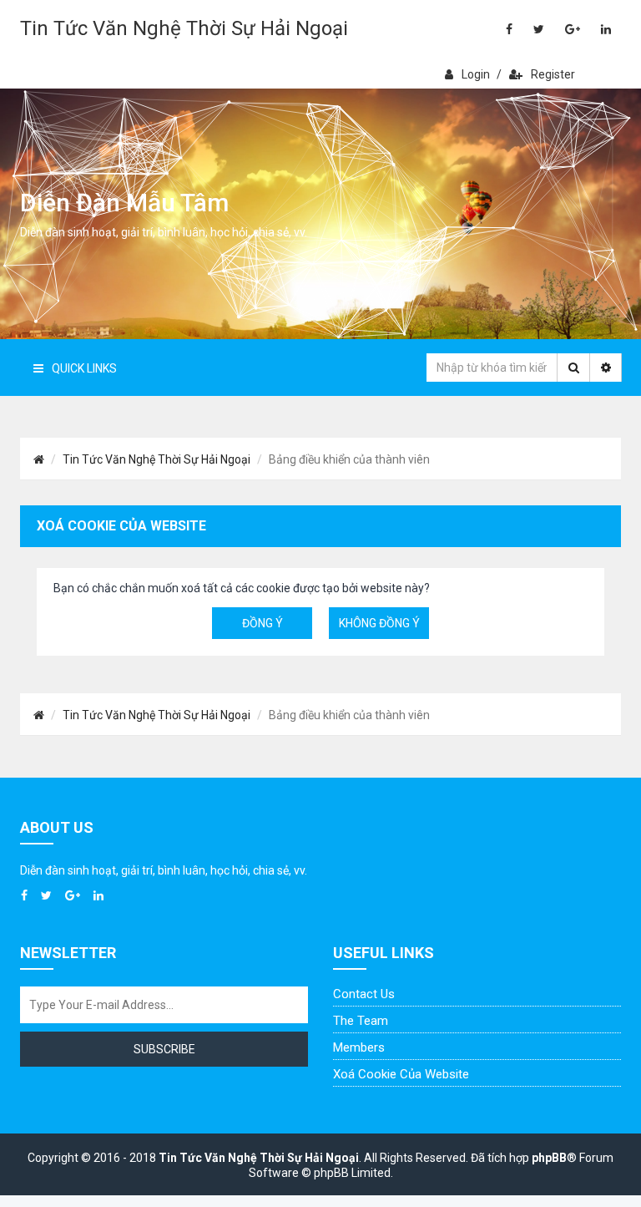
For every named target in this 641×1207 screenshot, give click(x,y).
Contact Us (364, 994)
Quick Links (84, 368)
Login (476, 74)
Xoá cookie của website (401, 1074)
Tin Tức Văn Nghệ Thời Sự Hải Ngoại (184, 28)
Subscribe (164, 1049)
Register (553, 74)
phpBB (549, 1157)
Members (359, 1047)
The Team (360, 1020)
